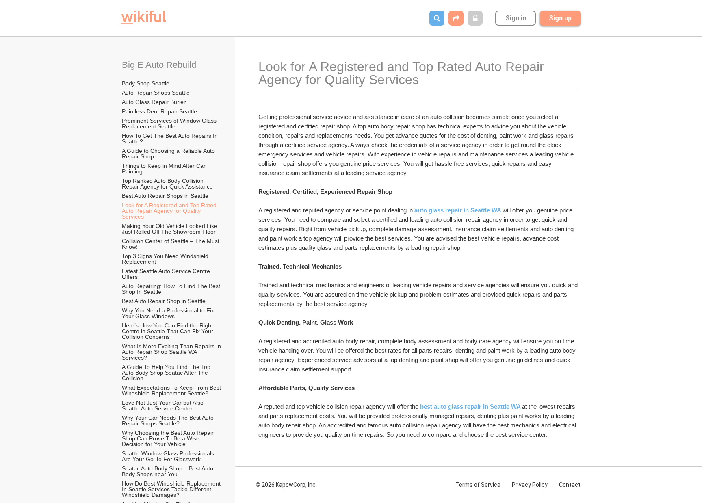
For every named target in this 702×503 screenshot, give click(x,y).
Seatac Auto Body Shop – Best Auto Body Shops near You (168, 471)
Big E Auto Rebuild (159, 65)
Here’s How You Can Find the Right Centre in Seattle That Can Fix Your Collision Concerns (168, 331)
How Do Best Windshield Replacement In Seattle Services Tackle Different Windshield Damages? (172, 489)
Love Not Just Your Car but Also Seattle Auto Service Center (163, 405)
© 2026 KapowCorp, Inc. (286, 484)
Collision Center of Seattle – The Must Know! (171, 244)
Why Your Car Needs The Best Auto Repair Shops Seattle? (168, 420)
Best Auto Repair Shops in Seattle (165, 196)
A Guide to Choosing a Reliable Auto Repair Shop (169, 153)
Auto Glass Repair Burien (154, 102)
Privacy (530, 484)
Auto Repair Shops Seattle (156, 92)
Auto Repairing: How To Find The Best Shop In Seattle (172, 289)
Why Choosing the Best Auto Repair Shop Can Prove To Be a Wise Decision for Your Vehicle (168, 438)
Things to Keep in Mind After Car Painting (164, 169)
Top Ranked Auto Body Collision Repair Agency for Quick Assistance (167, 184)
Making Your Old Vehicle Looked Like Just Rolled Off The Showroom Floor (170, 229)
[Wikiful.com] (143, 17)
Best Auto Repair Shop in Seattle (164, 301)
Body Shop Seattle (145, 83)
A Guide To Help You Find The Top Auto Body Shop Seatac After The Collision (167, 373)
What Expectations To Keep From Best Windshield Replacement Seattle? (172, 390)
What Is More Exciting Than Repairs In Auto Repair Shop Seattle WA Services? (172, 352)
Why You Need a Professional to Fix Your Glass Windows (169, 313)
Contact (570, 484)
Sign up (560, 18)
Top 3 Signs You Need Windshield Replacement (166, 259)
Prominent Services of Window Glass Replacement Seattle (170, 123)
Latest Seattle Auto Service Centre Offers (167, 274)
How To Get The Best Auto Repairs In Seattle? (170, 138)
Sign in (515, 18)
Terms (477, 484)
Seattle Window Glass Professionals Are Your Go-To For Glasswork (168, 456)
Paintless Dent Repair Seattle (159, 111)
